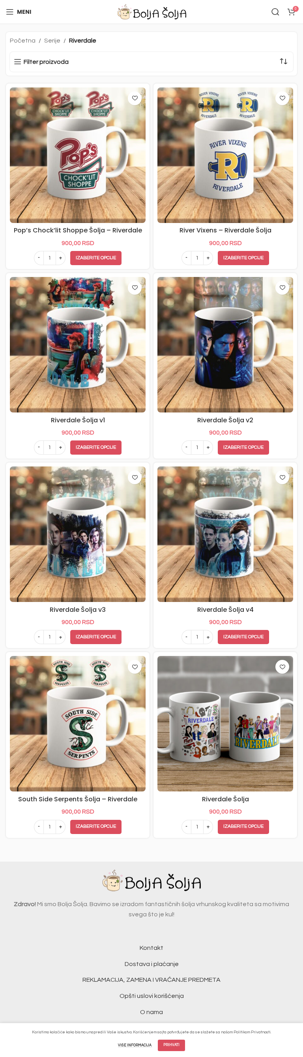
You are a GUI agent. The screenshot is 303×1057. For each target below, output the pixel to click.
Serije (52, 40)
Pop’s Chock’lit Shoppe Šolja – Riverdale (78, 230)
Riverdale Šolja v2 (225, 420)
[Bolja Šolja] (151, 11)
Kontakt (151, 948)
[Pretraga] (275, 12)
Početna (23, 40)
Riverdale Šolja (225, 799)
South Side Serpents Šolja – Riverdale (77, 799)
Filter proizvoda (46, 62)
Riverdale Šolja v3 (78, 609)
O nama (151, 1012)
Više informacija (135, 1045)
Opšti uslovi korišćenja (152, 996)
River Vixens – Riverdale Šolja (225, 230)
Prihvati (171, 1045)
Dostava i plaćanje (152, 964)
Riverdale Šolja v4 (225, 609)
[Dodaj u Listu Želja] (135, 98)
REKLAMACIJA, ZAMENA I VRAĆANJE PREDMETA (151, 980)
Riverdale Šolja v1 (78, 420)
